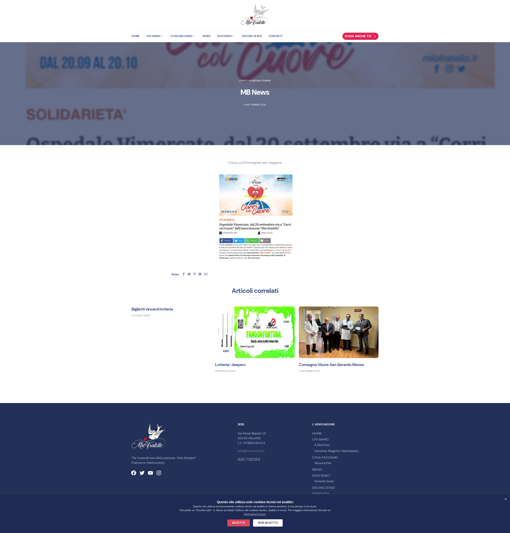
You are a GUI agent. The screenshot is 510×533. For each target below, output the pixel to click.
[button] (360, 36)
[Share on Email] (205, 274)
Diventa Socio (324, 481)
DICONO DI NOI (252, 36)
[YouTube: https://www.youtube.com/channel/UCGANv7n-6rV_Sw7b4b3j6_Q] (150, 473)
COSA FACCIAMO (182, 36)
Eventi (243, 80)
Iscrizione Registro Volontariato (337, 451)
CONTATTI (275, 36)
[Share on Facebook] (184, 274)
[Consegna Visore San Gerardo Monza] (339, 332)
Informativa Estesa (255, 514)
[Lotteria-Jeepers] (255, 332)
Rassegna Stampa (260, 80)
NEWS (206, 36)
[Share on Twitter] (189, 274)
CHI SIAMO (153, 36)
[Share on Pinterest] (194, 274)
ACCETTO (238, 522)
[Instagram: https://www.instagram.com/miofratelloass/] (159, 473)
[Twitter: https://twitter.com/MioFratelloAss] (142, 473)
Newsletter (323, 463)
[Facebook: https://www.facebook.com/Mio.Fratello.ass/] (134, 473)
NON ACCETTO (268, 522)
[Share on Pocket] (200, 274)
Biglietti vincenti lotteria (152, 309)
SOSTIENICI (224, 36)
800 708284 (249, 459)
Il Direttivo (322, 445)
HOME (135, 36)
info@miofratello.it (251, 451)
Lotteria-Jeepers (230, 364)
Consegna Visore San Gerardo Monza (331, 364)
